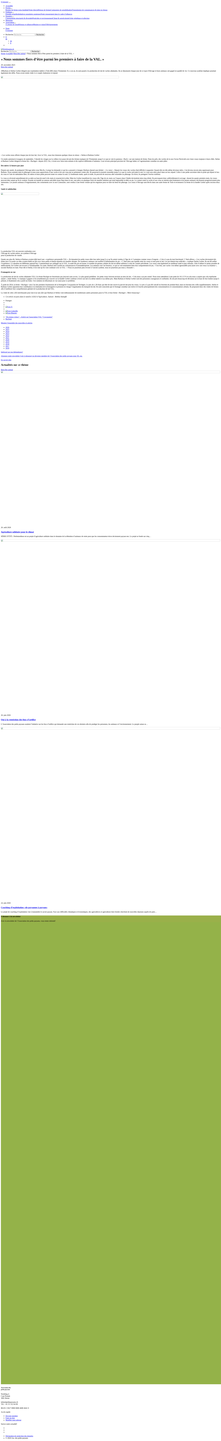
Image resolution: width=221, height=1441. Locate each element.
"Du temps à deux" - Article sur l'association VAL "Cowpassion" (29, 317)
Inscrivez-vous (7, 1383)
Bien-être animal (19, 54)
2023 (7, 334)
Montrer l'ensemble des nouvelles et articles (16, 323)
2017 (7, 346)
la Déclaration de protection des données (42, 1370)
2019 (7, 342)
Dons (7, 28)
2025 (7, 329)
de (6, 39)
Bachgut (9, 319)
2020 (7, 340)
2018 (7, 344)
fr (10, 43)
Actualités (9, 54)
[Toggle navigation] (10, 2)
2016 (7, 348)
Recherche (9, 35)
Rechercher (40, 35)
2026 (7, 327)
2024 (7, 332)
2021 (7, 338)
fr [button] (6, 37)
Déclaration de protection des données (19, 1436)
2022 (7, 336)
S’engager (4, 2)
